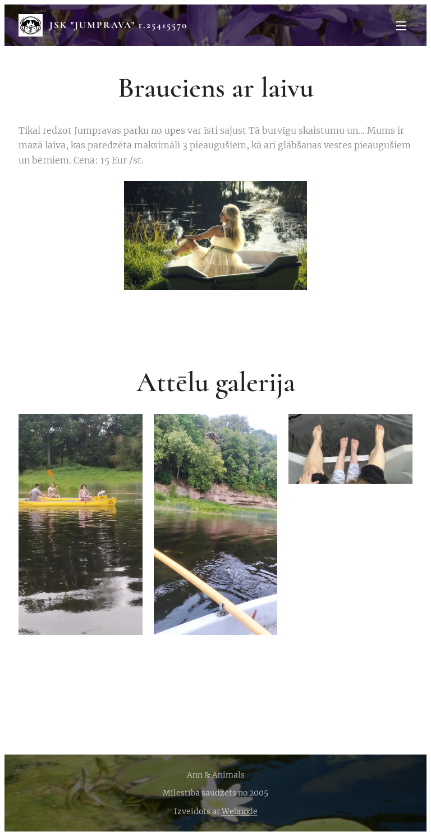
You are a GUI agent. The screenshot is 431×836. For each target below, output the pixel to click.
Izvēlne (401, 25)
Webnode (240, 811)
